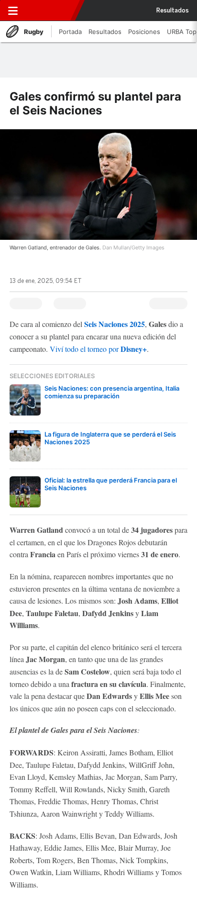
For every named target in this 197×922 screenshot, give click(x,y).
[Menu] (13, 10)
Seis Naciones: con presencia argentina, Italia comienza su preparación (111, 392)
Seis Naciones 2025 (114, 323)
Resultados (172, 10)
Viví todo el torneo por (98, 349)
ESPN (49, 10)
